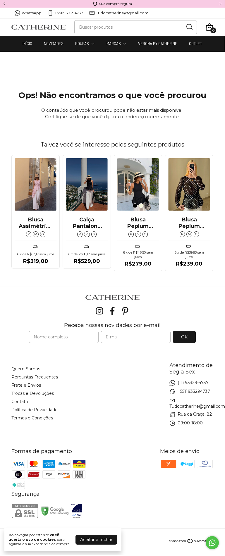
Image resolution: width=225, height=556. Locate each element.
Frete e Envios (26, 385)
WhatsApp (32, 13)
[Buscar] (189, 26)
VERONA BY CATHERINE (157, 43)
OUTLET (195, 43)
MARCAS (114, 43)
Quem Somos (25, 368)
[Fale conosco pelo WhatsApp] (212, 542)
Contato (19, 401)
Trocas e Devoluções (32, 393)
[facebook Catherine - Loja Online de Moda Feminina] (112, 311)
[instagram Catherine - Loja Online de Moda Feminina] (99, 311)
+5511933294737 (69, 13)
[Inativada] (76, 511)
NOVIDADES (53, 43)
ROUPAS (82, 43)
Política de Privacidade (34, 409)
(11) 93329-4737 (193, 382)
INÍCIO (27, 43)
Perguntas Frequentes (34, 377)
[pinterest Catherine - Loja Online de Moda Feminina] (125, 311)
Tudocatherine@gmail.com (122, 13)
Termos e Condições (32, 418)
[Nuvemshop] (191, 542)
